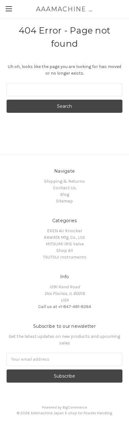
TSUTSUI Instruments (64, 257)
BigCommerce (75, 407)
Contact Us (64, 188)
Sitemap (64, 201)
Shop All (64, 250)
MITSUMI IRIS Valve (65, 244)
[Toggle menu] (8, 8)
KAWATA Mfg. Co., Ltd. (64, 237)
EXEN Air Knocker (64, 230)
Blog (64, 194)
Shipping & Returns (64, 181)
